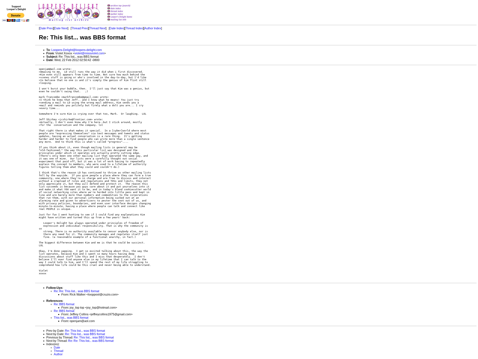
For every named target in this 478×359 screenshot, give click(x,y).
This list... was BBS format (71, 317)
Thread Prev (79, 28)
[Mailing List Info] (124, 21)
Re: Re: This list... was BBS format (76, 291)
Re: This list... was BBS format (85, 330)
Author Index (152, 28)
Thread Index (134, 28)
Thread (58, 350)
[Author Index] (124, 14)
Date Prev (46, 28)
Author (58, 354)
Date (57, 347)
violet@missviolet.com (89, 53)
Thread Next (97, 28)
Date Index (116, 28)
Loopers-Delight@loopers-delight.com (76, 50)
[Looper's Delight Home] (124, 17)
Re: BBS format (64, 304)
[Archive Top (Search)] (124, 5)
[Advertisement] (16, 100)
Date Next (61, 28)
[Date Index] (124, 8)
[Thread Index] (124, 11)
